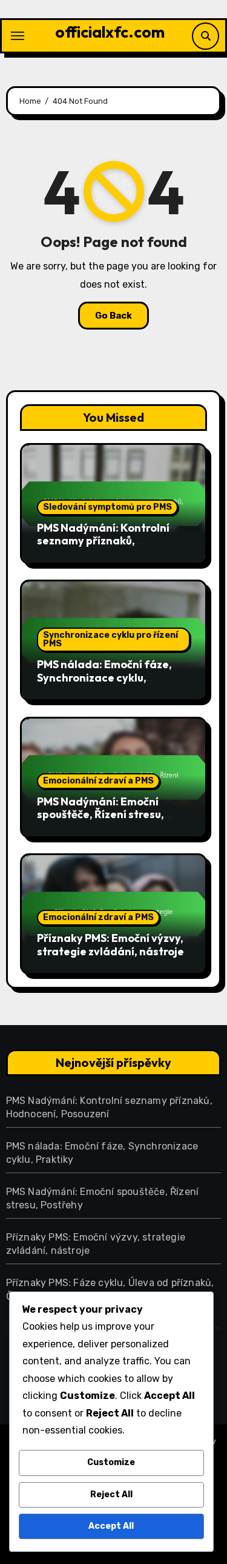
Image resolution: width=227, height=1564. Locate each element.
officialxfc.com (110, 32)
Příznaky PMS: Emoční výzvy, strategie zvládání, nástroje (110, 944)
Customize (111, 1462)
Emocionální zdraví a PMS (98, 781)
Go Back (113, 315)
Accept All (111, 1526)
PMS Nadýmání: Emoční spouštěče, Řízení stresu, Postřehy (100, 814)
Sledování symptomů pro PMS (107, 507)
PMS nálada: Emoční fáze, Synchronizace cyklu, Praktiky (104, 677)
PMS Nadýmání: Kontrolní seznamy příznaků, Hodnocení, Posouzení (103, 541)
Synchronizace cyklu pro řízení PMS (110, 639)
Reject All (111, 1494)
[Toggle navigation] (17, 36)
